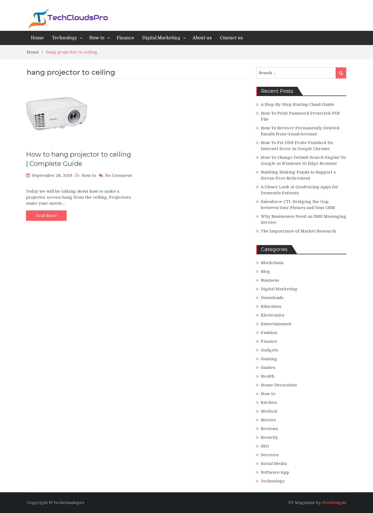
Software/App (275, 472)
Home (37, 37)
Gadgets (269, 350)
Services (270, 454)
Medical (269, 411)
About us (202, 37)
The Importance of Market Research (298, 231)
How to (96, 37)
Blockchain (272, 262)
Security (269, 437)
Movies (268, 419)
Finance (125, 37)
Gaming (269, 358)
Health (267, 376)
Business (270, 280)
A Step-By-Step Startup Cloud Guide (297, 104)
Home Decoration (279, 385)
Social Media (274, 463)
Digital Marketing (161, 37)
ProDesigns (334, 502)
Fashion (269, 332)
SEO (265, 446)
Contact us (231, 37)
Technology (64, 37)
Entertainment (276, 323)
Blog (265, 271)
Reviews (269, 428)
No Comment (118, 175)
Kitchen (269, 402)
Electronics (272, 315)
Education (271, 306)
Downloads (272, 297)
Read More (46, 215)
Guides (268, 367)
